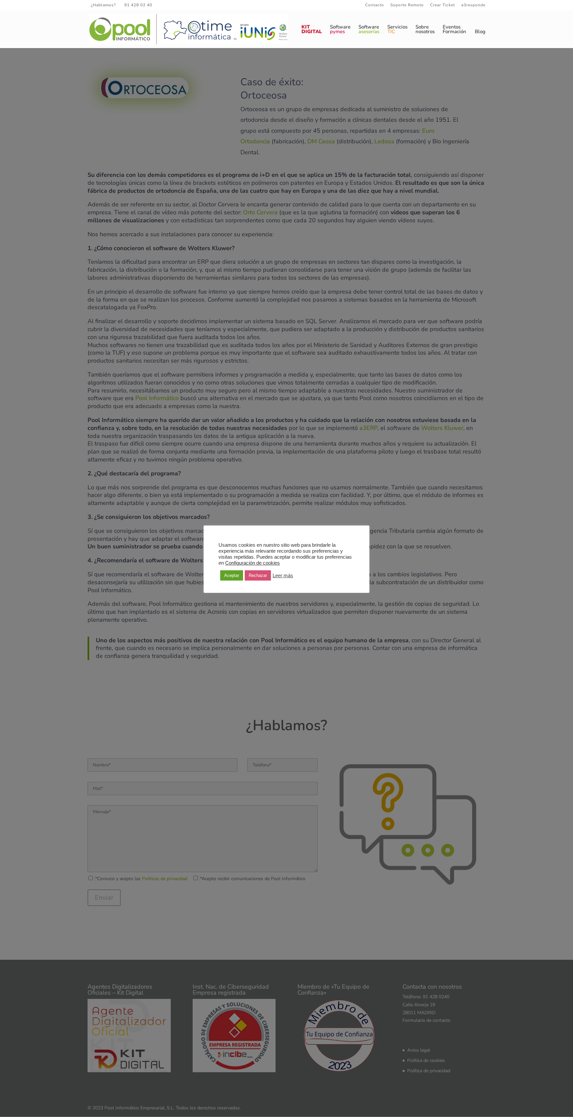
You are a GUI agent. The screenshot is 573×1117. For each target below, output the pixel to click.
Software (340, 30)
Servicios (397, 30)
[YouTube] (192, 5)
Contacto (374, 5)
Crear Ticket (442, 5)
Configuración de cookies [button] (252, 563)
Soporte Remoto (407, 5)
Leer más (283, 575)
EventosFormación (454, 30)
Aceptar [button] (231, 575)
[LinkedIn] (182, 5)
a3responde (473, 5)
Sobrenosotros (425, 30)
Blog (480, 32)
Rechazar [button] (258, 575)
